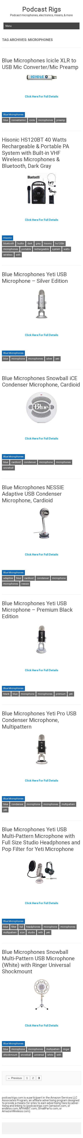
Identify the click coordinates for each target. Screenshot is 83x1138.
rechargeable (41, 249)
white (50, 1054)
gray (38, 243)
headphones (33, 926)
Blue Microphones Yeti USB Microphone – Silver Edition (35, 277)
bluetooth (8, 243)
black (6, 693)
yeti (57, 358)
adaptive (8, 578)
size (22, 932)
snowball (8, 467)
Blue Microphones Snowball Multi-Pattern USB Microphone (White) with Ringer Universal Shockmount (38, 962)
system (56, 249)
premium (61, 693)
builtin (20, 243)
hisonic (48, 243)
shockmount (10, 1054)
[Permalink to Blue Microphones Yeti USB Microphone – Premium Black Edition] (41, 656)
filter (13, 926)
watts (67, 249)
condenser (30, 462)
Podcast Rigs (41, 9)
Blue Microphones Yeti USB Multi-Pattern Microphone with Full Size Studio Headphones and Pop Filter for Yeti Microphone (41, 839)
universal (39, 1054)
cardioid (16, 462)
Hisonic (7, 237)
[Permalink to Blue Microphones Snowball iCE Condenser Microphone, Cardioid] (41, 424)
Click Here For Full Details (41, 96)
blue (5, 120)
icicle (32, 120)
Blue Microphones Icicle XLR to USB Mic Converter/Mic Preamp (40, 63)
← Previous (15, 1078)
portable (26, 249)
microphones (45, 120)
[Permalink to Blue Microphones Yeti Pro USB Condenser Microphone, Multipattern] (41, 766)
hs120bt (59, 243)
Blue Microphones (13, 114)
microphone (18, 358)
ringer (66, 1049)
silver (49, 358)
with (18, 254)
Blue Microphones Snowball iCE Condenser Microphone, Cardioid (41, 381)
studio (31, 932)
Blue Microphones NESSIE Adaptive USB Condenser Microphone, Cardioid (33, 494)
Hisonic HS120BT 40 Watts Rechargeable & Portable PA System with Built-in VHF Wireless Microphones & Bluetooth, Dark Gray (35, 153)
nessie (25, 583)
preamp (60, 120)
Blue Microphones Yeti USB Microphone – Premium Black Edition (37, 610)
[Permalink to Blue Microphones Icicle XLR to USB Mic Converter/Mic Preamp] (41, 82)
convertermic (18, 120)
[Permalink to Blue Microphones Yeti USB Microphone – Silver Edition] (41, 321)
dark (29, 243)
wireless (8, 254)
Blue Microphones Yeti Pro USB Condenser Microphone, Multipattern (39, 720)
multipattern (68, 804)
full (21, 926)
